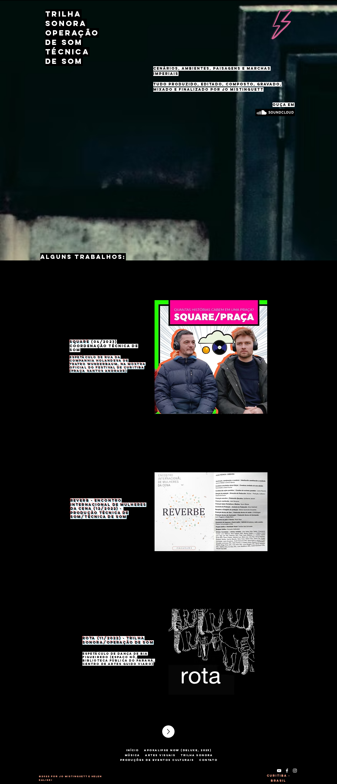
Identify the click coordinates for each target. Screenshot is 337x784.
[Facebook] (287, 770)
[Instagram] (295, 770)
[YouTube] (279, 770)
